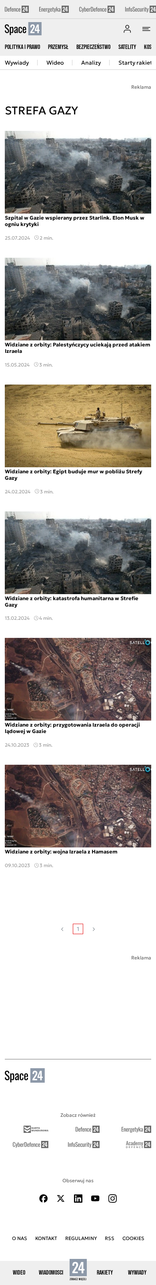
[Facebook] (43, 1198)
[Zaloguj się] (127, 28)
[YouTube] (95, 1198)
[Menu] (146, 28)
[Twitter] (61, 1198)
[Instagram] (112, 1198)
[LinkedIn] (78, 1198)
